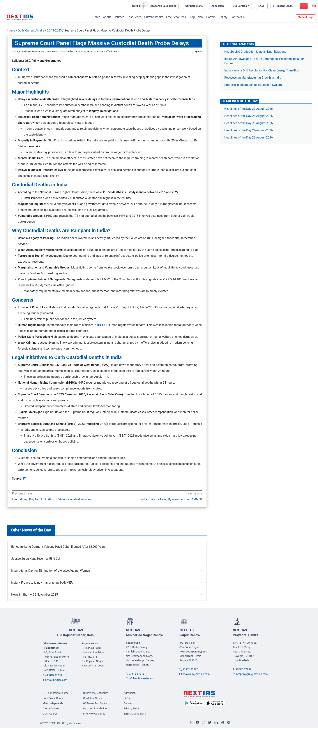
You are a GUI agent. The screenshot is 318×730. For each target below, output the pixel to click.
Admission (217, 5)
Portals (210, 17)
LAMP (261, 5)
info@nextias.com (56, 679)
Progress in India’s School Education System (253, 85)
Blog (192, 17)
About (107, 17)
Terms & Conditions (135, 713)
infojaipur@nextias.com (196, 674)
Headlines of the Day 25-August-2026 (248, 123)
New (200, 17)
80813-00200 (54, 675)
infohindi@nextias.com (142, 678)
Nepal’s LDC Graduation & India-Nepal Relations (255, 51)
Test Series (134, 17)
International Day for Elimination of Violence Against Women (51, 499)
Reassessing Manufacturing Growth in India (252, 77)
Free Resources (176, 17)
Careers (128, 703)
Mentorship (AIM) (53, 703)
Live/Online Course (53, 698)
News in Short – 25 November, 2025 (34, 594)
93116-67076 (136, 673)
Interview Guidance (94, 713)
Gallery (222, 17)
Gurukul (136, 5)
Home (96, 17)
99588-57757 (243, 669)
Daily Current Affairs (31, 30)
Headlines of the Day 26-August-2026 (248, 116)
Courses (119, 17)
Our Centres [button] (240, 5)
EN (303, 5)
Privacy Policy (131, 708)
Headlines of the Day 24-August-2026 (248, 130)
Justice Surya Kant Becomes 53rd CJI (35, 558)
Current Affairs (153, 17)
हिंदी (314, 5)
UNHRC (102, 325)
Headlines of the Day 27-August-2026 (248, 108)
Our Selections (194, 5)
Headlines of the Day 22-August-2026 (248, 137)
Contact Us (237, 17)
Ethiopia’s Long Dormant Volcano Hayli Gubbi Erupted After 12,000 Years (58, 546)
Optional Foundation (95, 708)
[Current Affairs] (20, 17)
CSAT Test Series (92, 698)
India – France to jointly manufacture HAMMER (171, 499)
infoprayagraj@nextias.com (252, 674)
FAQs (127, 698)
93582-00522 (190, 669)
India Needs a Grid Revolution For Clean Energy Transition (261, 70)
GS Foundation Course (55, 693)
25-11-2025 (54, 30)
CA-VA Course (51, 708)
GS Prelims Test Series (95, 693)
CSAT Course (50, 713)
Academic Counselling (163, 5)
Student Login (306, 17)
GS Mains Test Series (95, 703)
